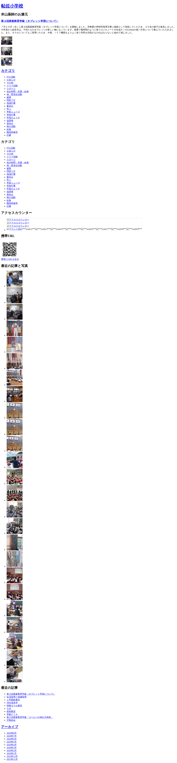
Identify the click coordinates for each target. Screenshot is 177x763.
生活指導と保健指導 (17, 697)
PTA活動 (11, 77)
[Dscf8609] (15, 599)
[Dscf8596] (15, 648)
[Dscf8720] (15, 352)
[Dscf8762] (15, 319)
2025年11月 (12, 759)
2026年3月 (12, 747)
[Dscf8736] (15, 335)
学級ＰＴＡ (12, 714)
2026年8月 (12, 733)
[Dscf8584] (15, 681)
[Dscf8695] (15, 434)
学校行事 (11, 115)
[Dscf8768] (15, 286)
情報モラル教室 (14, 705)
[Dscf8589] (15, 665)
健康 (9, 97)
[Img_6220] (15, 484)
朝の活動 (11, 126)
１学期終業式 (13, 700)
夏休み (10, 106)
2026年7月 (12, 736)
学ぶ (9, 109)
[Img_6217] (15, 500)
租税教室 (11, 711)
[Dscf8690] (15, 451)
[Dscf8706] (15, 385)
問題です (11, 100)
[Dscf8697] (15, 401)
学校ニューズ (13, 112)
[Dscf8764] (15, 302)
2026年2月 (12, 750)
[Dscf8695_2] (15, 418)
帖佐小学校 (12, 5)
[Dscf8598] (15, 632)
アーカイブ (9, 727)
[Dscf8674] (15, 516)
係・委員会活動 (14, 94)
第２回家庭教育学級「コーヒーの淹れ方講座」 (30, 717)
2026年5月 (12, 742)
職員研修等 (12, 132)
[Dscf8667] (15, 533)
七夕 (9, 708)
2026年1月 (12, 753)
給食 (9, 129)
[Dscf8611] (15, 582)
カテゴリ (8, 70)
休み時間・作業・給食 (18, 91)
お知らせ (11, 80)
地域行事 (11, 103)
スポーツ (11, 88)
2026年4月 (12, 744)
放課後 (10, 120)
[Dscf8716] (15, 368)
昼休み (10, 123)
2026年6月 (12, 739)
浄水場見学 (12, 703)
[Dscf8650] (15, 566)
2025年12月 (12, 756)
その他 (10, 83)
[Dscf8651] (15, 549)
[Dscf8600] (15, 615)
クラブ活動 (12, 85)
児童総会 (11, 720)
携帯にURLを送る (10, 259)
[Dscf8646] (15, 467)
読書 (9, 135)
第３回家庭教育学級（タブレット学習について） (30, 21)
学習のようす (13, 117)
